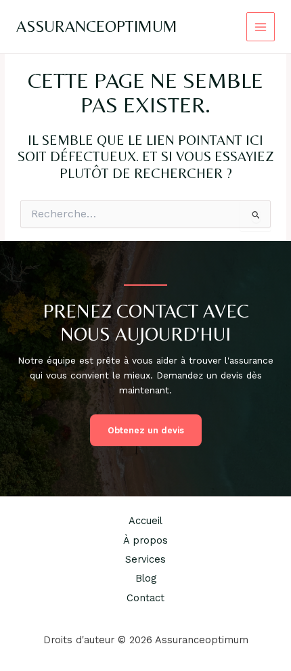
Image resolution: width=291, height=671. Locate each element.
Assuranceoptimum (96, 26)
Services (145, 559)
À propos (145, 540)
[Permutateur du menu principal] (260, 26)
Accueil (145, 521)
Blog (145, 578)
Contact (145, 598)
